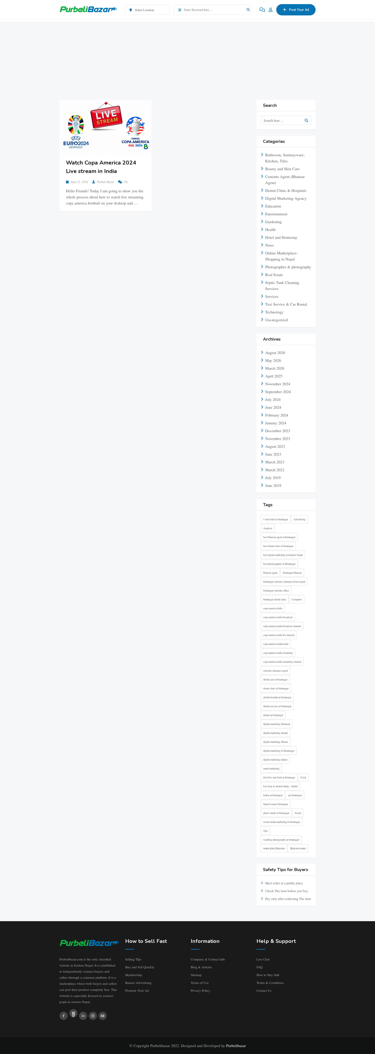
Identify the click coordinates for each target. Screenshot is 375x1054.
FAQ (260, 967)
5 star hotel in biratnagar (275, 519)
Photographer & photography (288, 266)
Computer (297, 599)
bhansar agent (270, 572)
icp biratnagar (295, 795)
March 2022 (274, 469)
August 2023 (275, 446)
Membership (133, 975)
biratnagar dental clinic (274, 599)
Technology (274, 312)
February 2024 (276, 415)
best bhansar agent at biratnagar (279, 537)
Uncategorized (276, 319)
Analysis (267, 528)
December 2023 (277, 430)
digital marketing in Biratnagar (278, 750)
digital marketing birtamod (276, 724)
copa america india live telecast (278, 635)
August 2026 (275, 352)
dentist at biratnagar (273, 715)
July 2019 (273, 477)
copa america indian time (275, 644)
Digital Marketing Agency (286, 198)
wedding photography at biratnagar (281, 839)
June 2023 (273, 454)
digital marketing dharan (275, 741)
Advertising (299, 519)
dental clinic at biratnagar (276, 688)
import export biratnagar (275, 804)
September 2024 (278, 391)
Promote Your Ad (137, 990)
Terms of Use (200, 982)
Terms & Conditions (270, 982)
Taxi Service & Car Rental (286, 304)
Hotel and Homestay (281, 237)
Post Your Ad (299, 10)
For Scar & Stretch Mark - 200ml (280, 786)
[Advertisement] (187, 52)
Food (303, 777)
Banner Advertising (138, 982)
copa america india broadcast (278, 617)
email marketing (271, 768)
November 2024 (277, 383)
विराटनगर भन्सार (298, 848)
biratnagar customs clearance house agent (284, 581)
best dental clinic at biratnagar (278, 546)
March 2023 (274, 461)
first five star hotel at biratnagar (279, 777)
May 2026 (273, 360)
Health (270, 229)
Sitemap (196, 975)
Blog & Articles (201, 967)
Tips (265, 830)
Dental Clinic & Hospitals (285, 190)
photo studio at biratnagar (276, 813)
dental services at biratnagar (277, 706)
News (269, 245)
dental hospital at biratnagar (277, 697)
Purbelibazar (236, 1045)
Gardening (273, 221)
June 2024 (273, 407)
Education (273, 206)
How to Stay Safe (268, 975)
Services (271, 296)
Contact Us (264, 990)
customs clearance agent (275, 670)
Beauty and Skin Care (282, 168)
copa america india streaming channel (282, 661)
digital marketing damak (275, 733)
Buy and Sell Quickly (139, 967)
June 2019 (273, 485)
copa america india (272, 608)
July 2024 (273, 399)
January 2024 (275, 422)
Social (298, 813)
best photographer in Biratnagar (279, 563)
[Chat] (262, 10)
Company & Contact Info (208, 959)
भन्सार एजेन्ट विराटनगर (274, 848)
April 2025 (273, 376)
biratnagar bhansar (292, 572)
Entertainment (276, 213)
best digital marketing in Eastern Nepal (283, 555)
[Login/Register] (271, 10)
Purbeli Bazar (105, 182)
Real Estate (274, 274)
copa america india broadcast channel (282, 626)
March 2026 (274, 368)
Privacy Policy (200, 990)
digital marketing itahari (275, 759)
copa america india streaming (278, 652)
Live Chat (263, 959)
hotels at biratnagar (273, 795)
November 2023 (277, 438)
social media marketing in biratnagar (281, 821)
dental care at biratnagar (275, 679)
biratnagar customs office (276, 590)
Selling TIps (133, 959)
